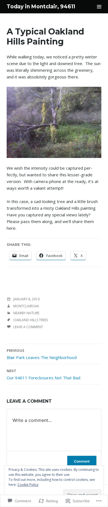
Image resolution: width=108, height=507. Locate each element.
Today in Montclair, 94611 (41, 6)
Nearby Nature (26, 313)
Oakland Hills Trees (30, 320)
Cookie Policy (27, 484)
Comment (82, 461)
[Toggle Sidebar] (99, 6)
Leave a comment (28, 327)
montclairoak (26, 306)
